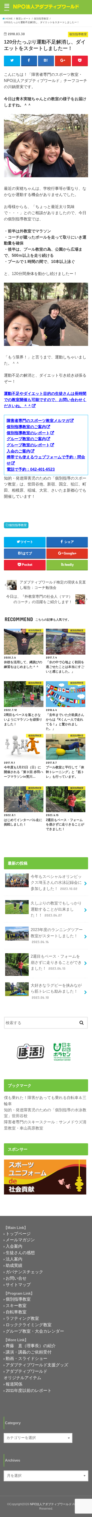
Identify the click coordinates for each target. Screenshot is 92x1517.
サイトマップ (18, 1284)
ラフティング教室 (22, 1318)
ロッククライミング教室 (29, 1324)
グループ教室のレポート (28, 445)
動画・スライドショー (26, 1358)
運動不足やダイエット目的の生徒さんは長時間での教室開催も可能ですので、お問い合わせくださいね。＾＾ (45, 399)
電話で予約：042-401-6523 (31, 469)
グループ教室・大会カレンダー (35, 1331)
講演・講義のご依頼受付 (29, 1352)
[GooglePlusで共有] (63, 60)
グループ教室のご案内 (26, 438)
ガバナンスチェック (24, 1271)
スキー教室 (16, 1305)
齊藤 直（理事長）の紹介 (31, 1345)
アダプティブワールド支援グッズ (37, 1364)
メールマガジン (20, 1239)
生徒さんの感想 (20, 1252)
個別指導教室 (18, 525)
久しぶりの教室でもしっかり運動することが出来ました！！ (56, 909)
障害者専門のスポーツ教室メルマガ (38, 420)
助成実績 (14, 1265)
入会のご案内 (18, 451)
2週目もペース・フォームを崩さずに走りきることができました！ (56, 962)
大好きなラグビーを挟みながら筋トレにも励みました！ (56, 991)
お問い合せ (16, 1278)
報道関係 (14, 1384)
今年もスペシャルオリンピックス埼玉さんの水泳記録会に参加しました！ (56, 882)
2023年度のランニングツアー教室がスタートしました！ (57, 935)
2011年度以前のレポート (29, 1390)
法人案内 (14, 1259)
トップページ (18, 1233)
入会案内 (14, 1246)
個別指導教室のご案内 (26, 426)
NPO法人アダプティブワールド (51, 1504)
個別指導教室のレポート (28, 433)
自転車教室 (16, 1311)
